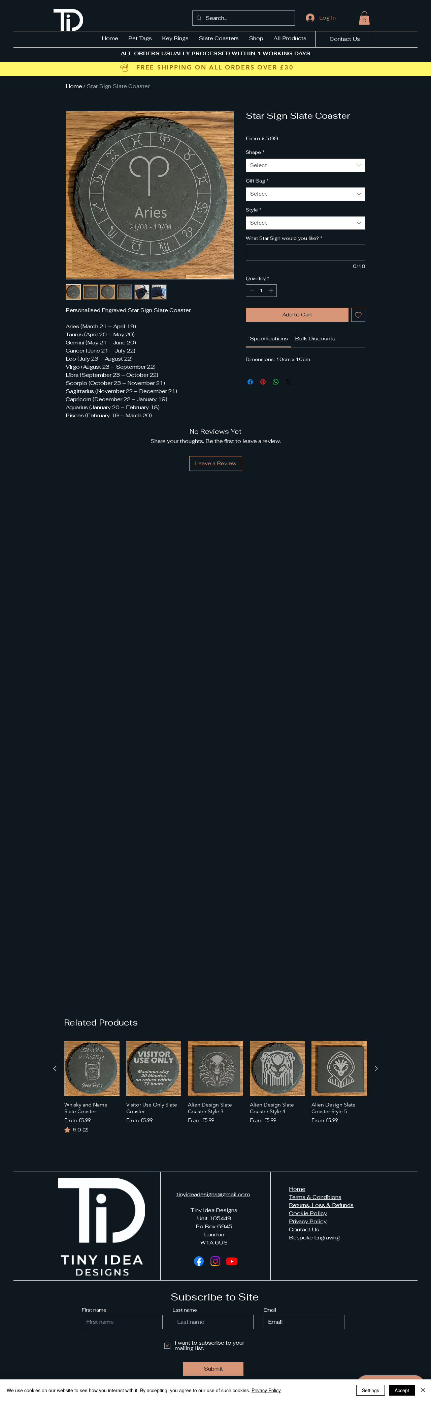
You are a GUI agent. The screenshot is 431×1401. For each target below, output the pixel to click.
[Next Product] (376, 1068)
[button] (364, 18)
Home (74, 86)
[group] (215, 1087)
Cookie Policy (308, 1213)
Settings (370, 1390)
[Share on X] (289, 382)
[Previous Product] (55, 1068)
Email (270, 1310)
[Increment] (271, 291)
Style (254, 210)
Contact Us (304, 1229)
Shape (255, 152)
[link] (269, 338)
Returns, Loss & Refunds (321, 1205)
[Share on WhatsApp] (276, 382)
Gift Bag (257, 181)
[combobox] (305, 165)
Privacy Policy (308, 1221)
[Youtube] (231, 1261)
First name (94, 1310)
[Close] (423, 1390)
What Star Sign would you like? (284, 238)
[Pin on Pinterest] (263, 382)
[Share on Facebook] (250, 382)
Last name (185, 1310)
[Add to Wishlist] (358, 315)
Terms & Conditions (315, 1197)
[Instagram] (215, 1261)
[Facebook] (198, 1261)
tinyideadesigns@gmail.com (213, 1194)
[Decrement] (251, 291)
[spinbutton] (261, 291)
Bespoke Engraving (314, 1237)
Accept (402, 1390)
